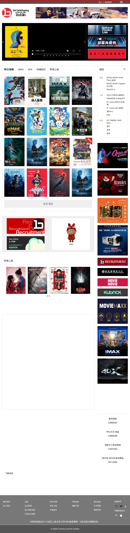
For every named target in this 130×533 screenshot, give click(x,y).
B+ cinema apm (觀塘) (115, 108)
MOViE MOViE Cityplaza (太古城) (116, 85)
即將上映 (54, 69)
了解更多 (9, 473)
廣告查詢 (97, 502)
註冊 (26, 502)
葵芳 (108, 126)
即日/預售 (9, 69)
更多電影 (48, 203)
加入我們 (6, 506)
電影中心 (110, 111)
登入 (100, 2)
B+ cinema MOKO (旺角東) (116, 103)
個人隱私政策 (30, 510)
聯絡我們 (97, 510)
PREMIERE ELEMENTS (116, 98)
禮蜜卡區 (75, 506)
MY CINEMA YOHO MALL (114, 121)
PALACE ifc (111, 89)
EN (121, 2)
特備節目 (41, 69)
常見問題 (97, 506)
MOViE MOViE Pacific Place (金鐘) (115, 79)
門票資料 (75, 502)
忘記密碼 (28, 506)
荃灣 (108, 130)
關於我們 (6, 502)
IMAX (21, 69)
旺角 (108, 115)
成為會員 (108, 2)
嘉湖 (108, 133)
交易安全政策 (30, 514)
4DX (30, 69)
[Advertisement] (113, 397)
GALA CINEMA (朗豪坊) (115, 95)
